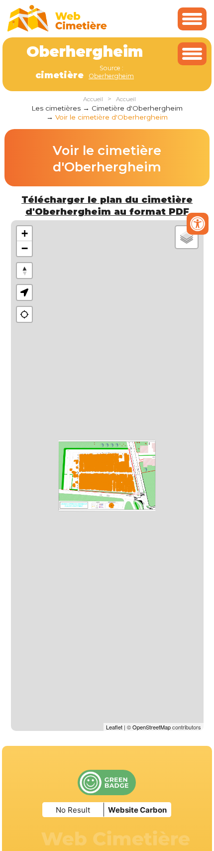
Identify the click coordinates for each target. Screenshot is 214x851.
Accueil (93, 99)
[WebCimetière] (57, 29)
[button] (24, 292)
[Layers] (187, 237)
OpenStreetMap (151, 727)
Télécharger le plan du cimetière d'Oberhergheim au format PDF (107, 205)
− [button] (24, 248)
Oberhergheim (111, 76)
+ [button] (24, 233)
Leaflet (114, 727)
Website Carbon (137, 810)
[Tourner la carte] (24, 270)
